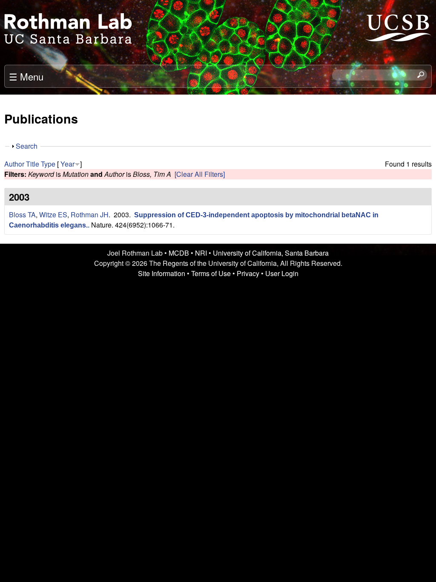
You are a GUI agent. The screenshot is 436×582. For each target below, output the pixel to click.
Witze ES (53, 214)
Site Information (161, 273)
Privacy (248, 273)
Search (26, 146)
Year (67, 164)
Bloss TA (22, 214)
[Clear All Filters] (200, 174)
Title (32, 164)
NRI (201, 253)
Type (48, 164)
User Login (281, 273)
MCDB (179, 253)
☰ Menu (26, 76)
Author (14, 164)
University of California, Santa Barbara (271, 253)
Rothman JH (90, 214)
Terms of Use (211, 273)
